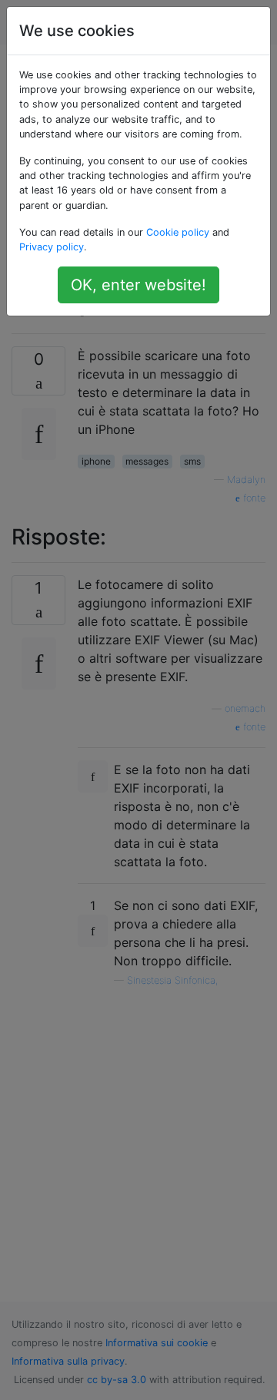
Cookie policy (177, 232)
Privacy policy (51, 247)
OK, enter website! (138, 285)
